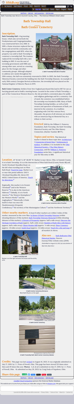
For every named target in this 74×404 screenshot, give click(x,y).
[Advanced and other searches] (71, 6)
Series (52, 9)
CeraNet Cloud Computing (23, 381)
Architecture (67, 139)
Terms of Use (54, 392)
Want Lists (46, 9)
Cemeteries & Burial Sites (45, 142)
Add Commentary (39, 13)
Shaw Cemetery (62, 225)
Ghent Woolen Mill (30, 225)
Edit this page (50, 13)
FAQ (31, 6)
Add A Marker (18, 6)
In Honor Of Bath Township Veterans (45, 215)
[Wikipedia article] (10, 187)
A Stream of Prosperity (30, 220)
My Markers (8, 6)
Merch (43, 6)
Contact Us (69, 392)
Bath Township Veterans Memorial (42, 218)
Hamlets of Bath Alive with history (57, 223)
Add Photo (24, 13)
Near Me (38, 9)
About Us (37, 6)
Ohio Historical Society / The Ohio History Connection (51, 147)
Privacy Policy (45, 392)
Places (70, 9)
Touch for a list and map (60, 228)
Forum (26, 6)
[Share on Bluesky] (29, 375)
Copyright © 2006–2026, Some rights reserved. (26, 392)
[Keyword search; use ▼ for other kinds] (68, 6)
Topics (58, 9)
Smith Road (26, 228)
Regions (63, 9)
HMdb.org (12, 2)
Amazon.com (51, 384)
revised (29, 362)
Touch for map (16, 170)
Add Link (30, 13)
